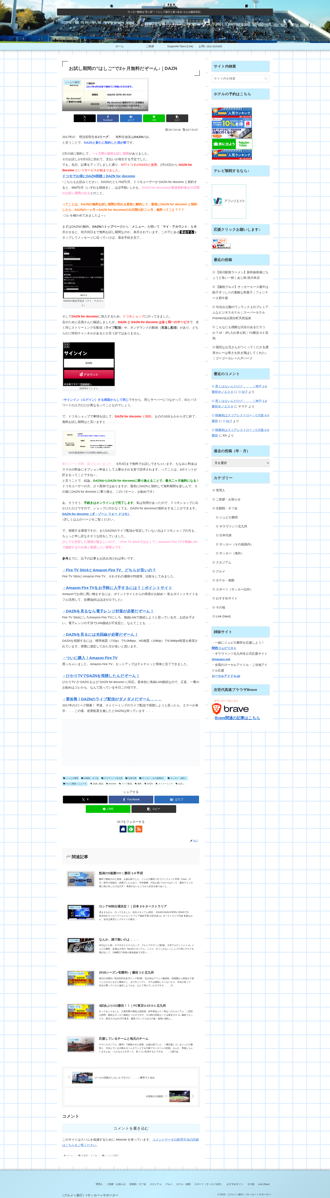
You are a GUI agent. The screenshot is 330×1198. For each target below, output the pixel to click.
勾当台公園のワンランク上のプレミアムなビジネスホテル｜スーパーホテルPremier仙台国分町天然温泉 (240, 312)
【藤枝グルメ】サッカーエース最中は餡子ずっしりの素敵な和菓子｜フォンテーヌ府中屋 (240, 292)
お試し (181, 783)
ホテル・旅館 (225, 580)
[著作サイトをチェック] (123, 829)
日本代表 (132, 778)
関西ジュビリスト (224, 648)
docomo (112, 783)
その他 (220, 607)
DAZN (150, 783)
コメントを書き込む (131, 1128)
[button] (177, 118)
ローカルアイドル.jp (226, 676)
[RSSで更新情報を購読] (138, 829)
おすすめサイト (227, 598)
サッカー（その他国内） (153, 778)
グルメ (220, 571)
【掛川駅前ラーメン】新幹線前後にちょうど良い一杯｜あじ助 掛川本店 (240, 275)
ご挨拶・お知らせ (228, 499)
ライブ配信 (127, 783)
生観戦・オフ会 (91, 778)
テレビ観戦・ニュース (76, 783)
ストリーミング (165, 783)
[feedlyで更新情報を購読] (131, 829)
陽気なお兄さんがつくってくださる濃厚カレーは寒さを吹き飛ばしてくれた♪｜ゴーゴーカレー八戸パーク (240, 352)
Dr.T (245, 392)
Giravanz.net (221, 659)
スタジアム (223, 562)
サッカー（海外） (178, 778)
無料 (140, 783)
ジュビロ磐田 (72, 778)
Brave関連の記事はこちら (237, 718)
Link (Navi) (223, 616)
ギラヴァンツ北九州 (113, 778)
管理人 (220, 490)
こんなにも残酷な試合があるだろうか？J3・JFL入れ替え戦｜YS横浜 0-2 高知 (240, 332)
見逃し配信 (98, 783)
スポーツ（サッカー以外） (234, 589)
